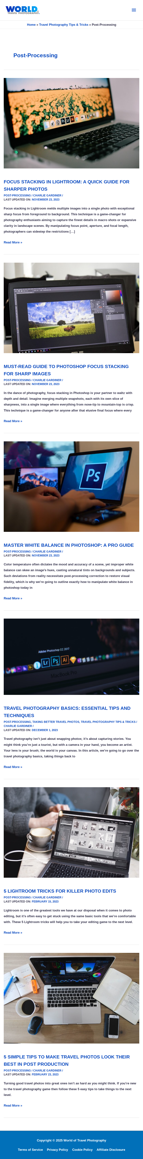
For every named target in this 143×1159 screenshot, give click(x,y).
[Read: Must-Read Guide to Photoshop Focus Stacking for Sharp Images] (71, 307)
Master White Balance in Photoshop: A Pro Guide (69, 545)
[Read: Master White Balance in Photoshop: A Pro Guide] (71, 486)
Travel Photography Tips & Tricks (63, 24)
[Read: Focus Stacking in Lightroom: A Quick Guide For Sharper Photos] (71, 123)
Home (31, 24)
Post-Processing (17, 195)
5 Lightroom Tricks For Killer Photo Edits (60, 891)
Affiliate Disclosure (111, 1150)
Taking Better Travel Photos (55, 721)
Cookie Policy (82, 1150)
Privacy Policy (57, 1150)
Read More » (13, 242)
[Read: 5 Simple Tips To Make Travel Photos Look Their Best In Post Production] (71, 998)
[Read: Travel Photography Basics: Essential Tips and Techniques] (71, 656)
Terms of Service (30, 1150)
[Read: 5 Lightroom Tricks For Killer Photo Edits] (71, 832)
